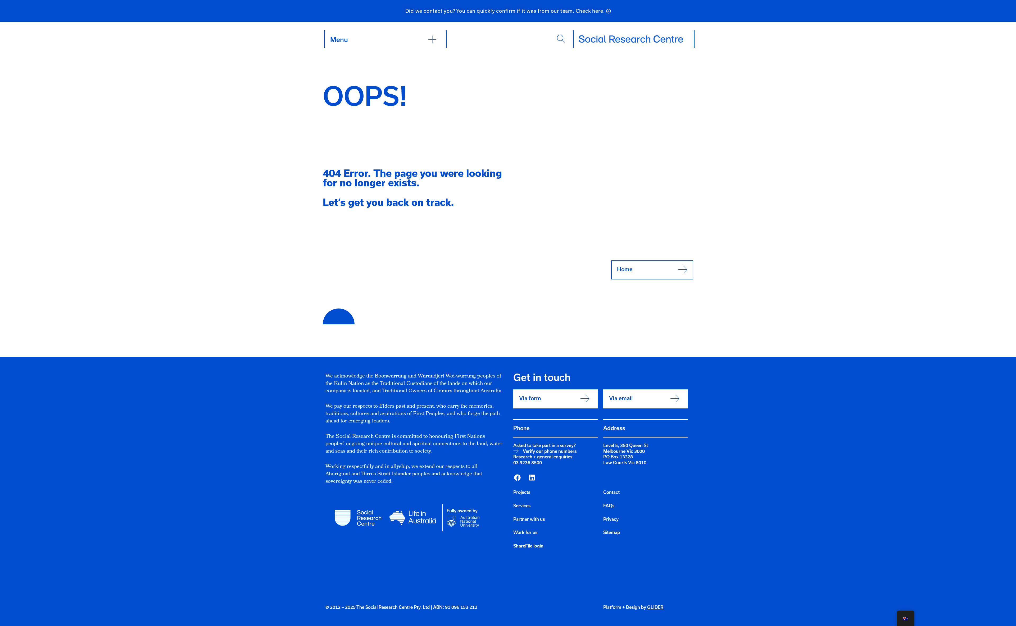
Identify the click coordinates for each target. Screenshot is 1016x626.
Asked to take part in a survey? (544, 445)
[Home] (631, 39)
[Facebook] (517, 477)
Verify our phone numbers (550, 451)
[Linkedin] (531, 477)
